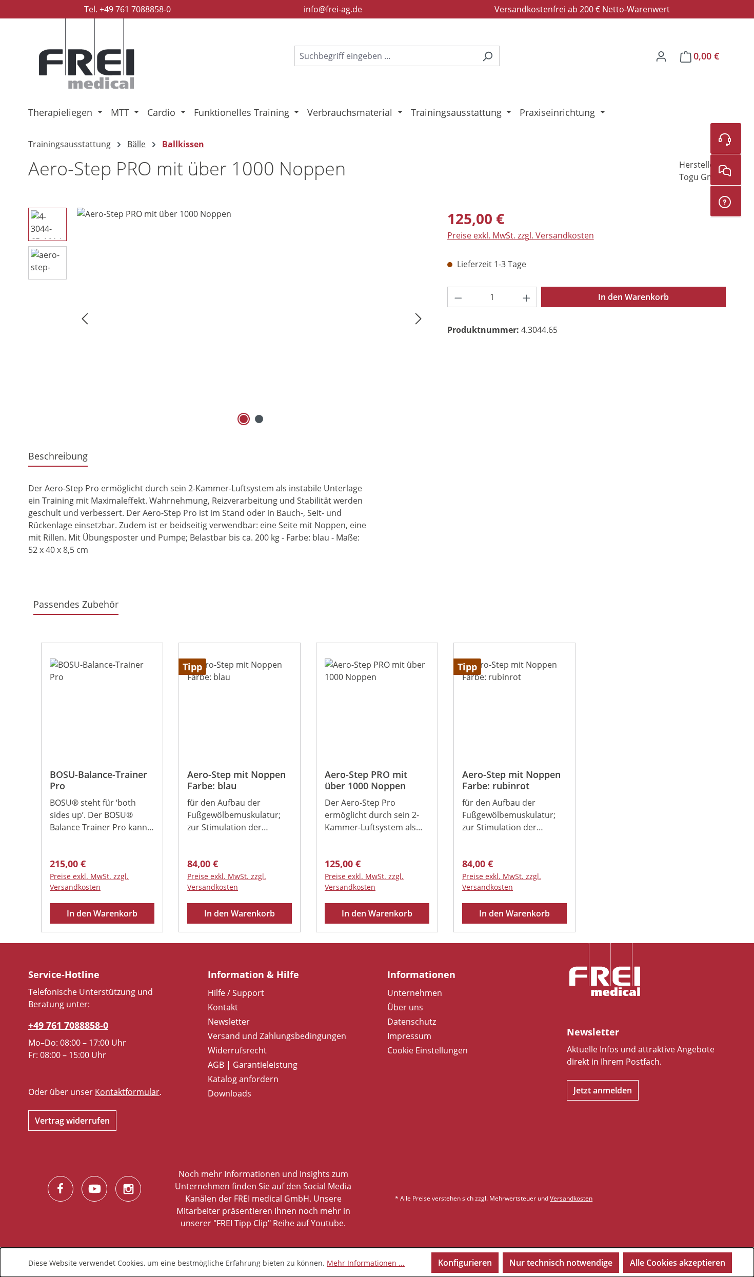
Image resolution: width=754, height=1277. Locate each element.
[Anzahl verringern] (458, 297)
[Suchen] (487, 56)
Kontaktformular (127, 1092)
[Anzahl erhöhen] (527, 297)
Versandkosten (571, 1198)
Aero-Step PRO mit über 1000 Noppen (366, 780)
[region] (227, 318)
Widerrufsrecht (237, 1050)
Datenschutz (411, 1021)
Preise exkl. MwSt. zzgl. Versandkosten (520, 235)
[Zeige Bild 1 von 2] (244, 419)
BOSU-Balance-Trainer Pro (98, 780)
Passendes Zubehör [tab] (75, 604)
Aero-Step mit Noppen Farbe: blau (236, 780)
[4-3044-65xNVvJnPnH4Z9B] (251, 318)
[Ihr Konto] (661, 56)
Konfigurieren (465, 1262)
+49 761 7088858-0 (68, 1025)
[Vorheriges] (84, 318)
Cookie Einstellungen (427, 1050)
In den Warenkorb (633, 297)
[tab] (58, 457)
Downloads (229, 1093)
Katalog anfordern (243, 1079)
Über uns (405, 1007)
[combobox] (385, 56)
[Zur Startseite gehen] (86, 53)
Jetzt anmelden (602, 1090)
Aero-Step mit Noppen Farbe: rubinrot (511, 780)
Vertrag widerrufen (72, 1120)
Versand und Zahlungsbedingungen (277, 1036)
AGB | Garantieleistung (252, 1064)
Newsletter (229, 1021)
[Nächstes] (418, 318)
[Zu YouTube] (94, 1189)
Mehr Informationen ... (366, 1263)
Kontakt (223, 1007)
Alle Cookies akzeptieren (677, 1262)
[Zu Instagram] (128, 1189)
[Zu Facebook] (60, 1189)
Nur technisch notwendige (560, 1262)
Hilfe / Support (236, 993)
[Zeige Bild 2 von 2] (259, 419)
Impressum (409, 1036)
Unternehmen (414, 993)
